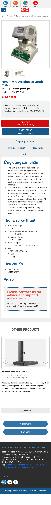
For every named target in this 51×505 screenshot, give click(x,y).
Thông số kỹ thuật (16, 148)
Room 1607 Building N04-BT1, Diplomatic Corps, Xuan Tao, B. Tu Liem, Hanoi (23, 466)
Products (10, 16)
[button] (3, 44)
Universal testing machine (14, 371)
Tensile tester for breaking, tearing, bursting (32, 16)
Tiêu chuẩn (38, 148)
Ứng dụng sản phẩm (25, 141)
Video (25, 154)
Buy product (25, 410)
